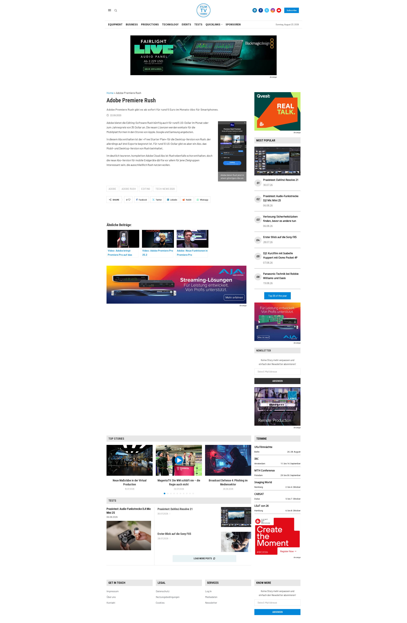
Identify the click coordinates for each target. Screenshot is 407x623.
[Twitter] (267, 10)
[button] (111, 469)
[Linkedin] (254, 10)
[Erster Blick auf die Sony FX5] (236, 542)
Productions (150, 24)
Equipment (115, 24)
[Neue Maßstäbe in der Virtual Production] (130, 460)
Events (186, 24)
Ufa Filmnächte (263, 447)
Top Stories (116, 438)
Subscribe (292, 10)
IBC (256, 458)
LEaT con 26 (261, 505)
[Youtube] (279, 10)
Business (132, 24)
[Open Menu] (109, 10)
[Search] (115, 10)
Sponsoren (233, 24)
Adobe (112, 188)
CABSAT (259, 494)
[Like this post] (129, 199)
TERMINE (261, 438)
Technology (170, 24)
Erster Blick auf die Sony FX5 (280, 237)
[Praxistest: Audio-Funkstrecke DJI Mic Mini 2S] (129, 535)
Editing (145, 188)
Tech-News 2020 (165, 188)
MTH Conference (264, 470)
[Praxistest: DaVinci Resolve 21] (236, 517)
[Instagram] (273, 10)
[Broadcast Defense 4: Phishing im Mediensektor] (228, 460)
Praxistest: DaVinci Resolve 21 (280, 180)
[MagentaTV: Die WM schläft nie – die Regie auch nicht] (179, 460)
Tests (198, 24)
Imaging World (263, 482)
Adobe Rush (129, 188)
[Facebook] (261, 10)
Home (110, 92)
